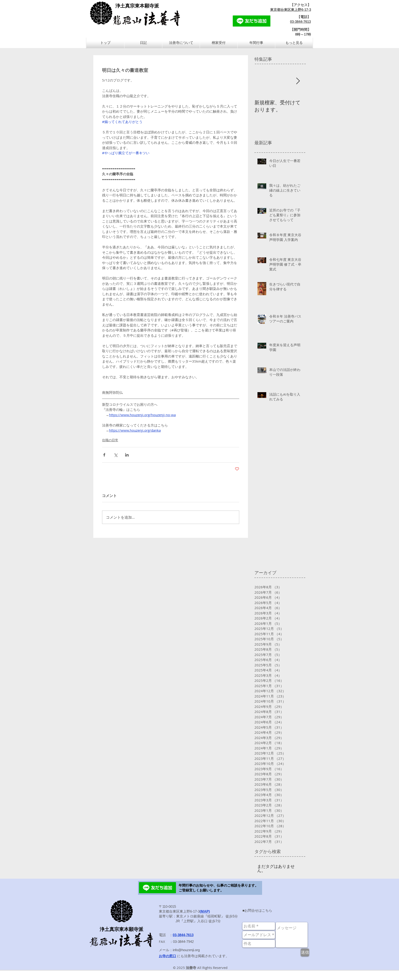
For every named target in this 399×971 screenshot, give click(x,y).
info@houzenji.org (186, 950)
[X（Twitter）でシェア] (115, 455)
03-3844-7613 (300, 22)
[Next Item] (298, 81)
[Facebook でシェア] (104, 455)
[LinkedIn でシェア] (127, 455)
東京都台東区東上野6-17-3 (290, 10)
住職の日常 (110, 440)
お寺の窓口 (167, 955)
